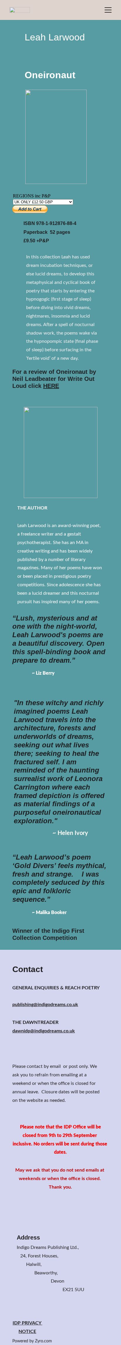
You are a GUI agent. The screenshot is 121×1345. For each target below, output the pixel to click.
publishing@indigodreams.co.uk (45, 1004)
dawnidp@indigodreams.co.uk (43, 1031)
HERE (51, 386)
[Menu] (108, 10)
